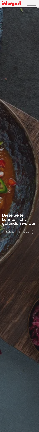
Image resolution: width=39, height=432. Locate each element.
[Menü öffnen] (31, 3)
